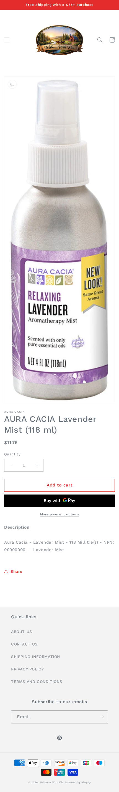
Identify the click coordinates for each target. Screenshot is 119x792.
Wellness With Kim (52, 782)
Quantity (12, 454)
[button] (7, 40)
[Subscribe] (101, 716)
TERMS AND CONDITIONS (36, 681)
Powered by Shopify (78, 782)
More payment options (59, 514)
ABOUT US (21, 631)
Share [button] (16, 571)
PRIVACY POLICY (27, 669)
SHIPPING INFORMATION (35, 656)
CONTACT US (24, 644)
